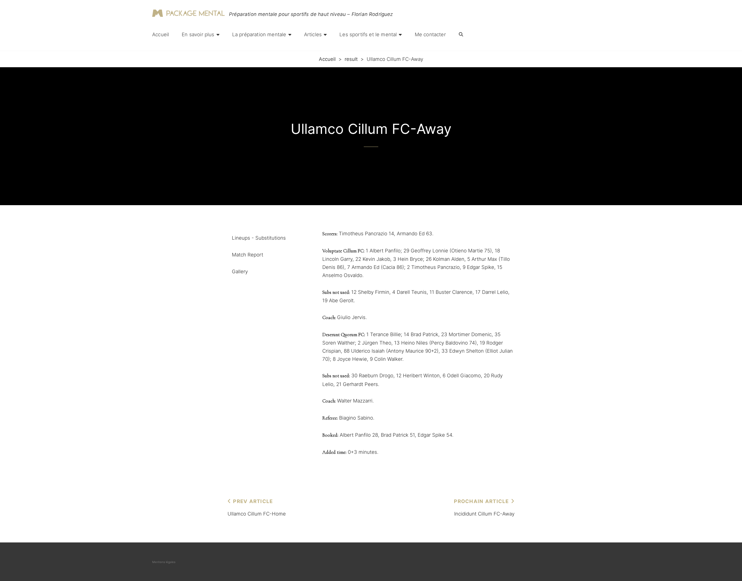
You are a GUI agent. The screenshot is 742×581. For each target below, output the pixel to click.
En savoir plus (198, 34)
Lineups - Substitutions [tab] (259, 238)
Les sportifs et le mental (368, 34)
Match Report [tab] (247, 255)
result (351, 59)
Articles (313, 34)
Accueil (160, 34)
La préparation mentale (259, 34)
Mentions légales (163, 562)
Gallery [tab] (240, 271)
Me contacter (430, 34)
